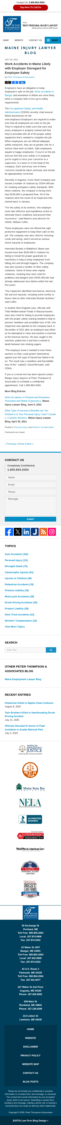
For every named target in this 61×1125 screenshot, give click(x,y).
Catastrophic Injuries (19, 572)
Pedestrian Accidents (19, 584)
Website (18, 40)
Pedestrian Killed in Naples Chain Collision (29, 703)
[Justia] (34, 532)
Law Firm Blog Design (29, 1120)
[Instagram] (52, 532)
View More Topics (15, 626)
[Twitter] (17, 532)
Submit (30, 519)
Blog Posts (30, 1081)
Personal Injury (21, 427)
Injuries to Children (18, 578)
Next (29, 444)
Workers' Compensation (43, 427)
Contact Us (30, 1073)
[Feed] (43, 532)
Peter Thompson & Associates (39, 1112)
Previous (10, 444)
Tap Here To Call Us (30, 7)
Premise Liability (17, 590)
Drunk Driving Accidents (21, 602)
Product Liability (17, 608)
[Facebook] (9, 532)
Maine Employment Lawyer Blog (23, 679)
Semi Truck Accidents (19, 614)
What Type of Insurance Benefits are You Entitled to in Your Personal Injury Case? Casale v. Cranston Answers (30, 414)
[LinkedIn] (26, 532)
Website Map (30, 1064)
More (55, 40)
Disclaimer (30, 1046)
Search (51, 650)
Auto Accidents (16, 554)
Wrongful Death (16, 566)
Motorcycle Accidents (19, 596)
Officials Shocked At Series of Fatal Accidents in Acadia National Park (25, 728)
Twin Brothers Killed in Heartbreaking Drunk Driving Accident (30, 714)
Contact (35, 40)
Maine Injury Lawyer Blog (30, 24)
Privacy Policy (30, 1055)
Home (6, 40)
